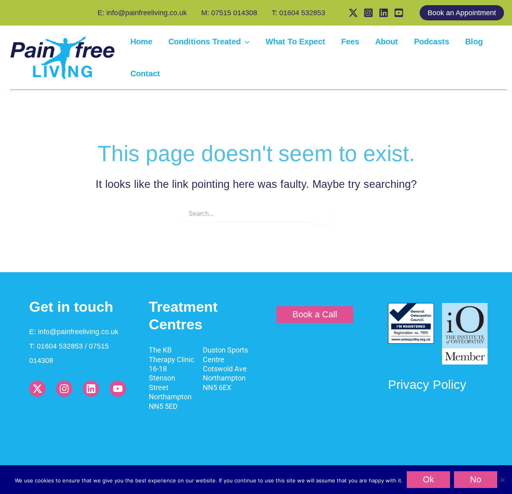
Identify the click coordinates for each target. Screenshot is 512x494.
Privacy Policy (427, 385)
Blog (474, 41)
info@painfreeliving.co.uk (78, 332)
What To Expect (295, 41)
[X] (353, 13)
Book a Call (314, 314)
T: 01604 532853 (298, 13)
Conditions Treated (204, 41)
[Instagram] (368, 13)
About (386, 41)
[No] (502, 480)
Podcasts (431, 41)
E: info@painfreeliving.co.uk (142, 13)
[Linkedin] (383, 13)
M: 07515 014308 (229, 13)
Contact (145, 73)
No (475, 479)
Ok (428, 479)
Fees (350, 41)
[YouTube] (399, 13)
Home (141, 41)
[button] (466, 12)
